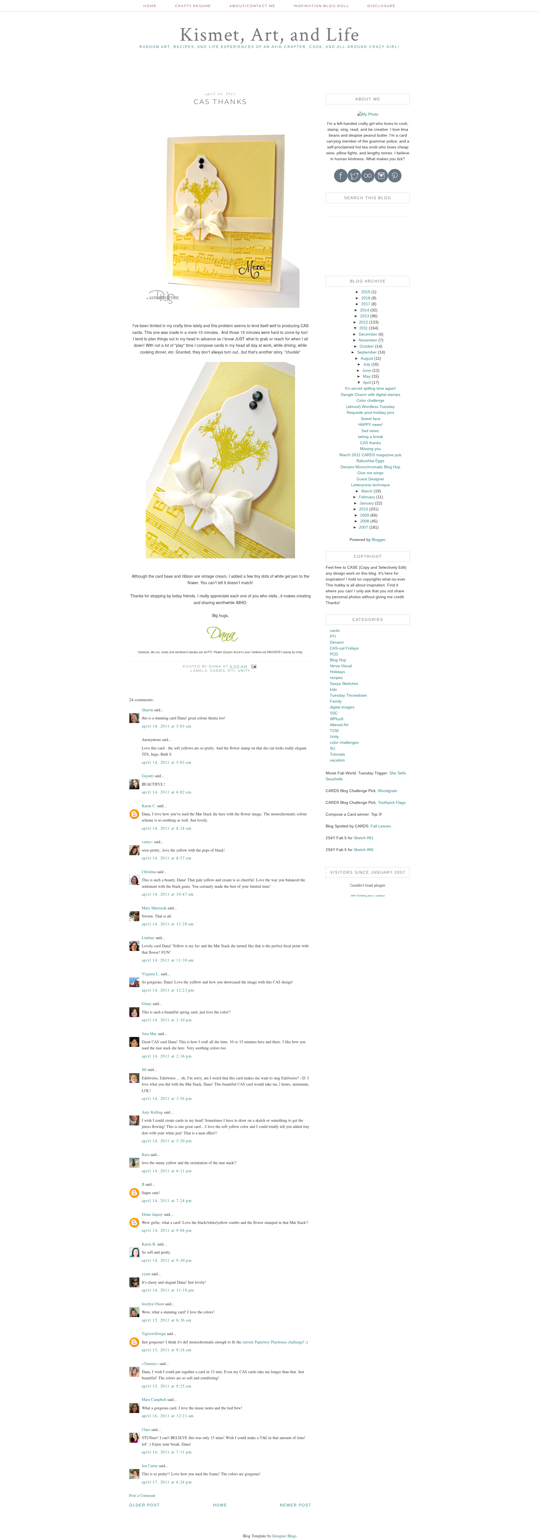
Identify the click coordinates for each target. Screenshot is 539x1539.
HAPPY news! (370, 424)
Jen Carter (150, 1465)
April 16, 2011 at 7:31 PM (167, 1452)
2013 (364, 316)
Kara (145, 1154)
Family (336, 701)
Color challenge (370, 400)
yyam (146, 1273)
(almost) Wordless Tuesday (370, 406)
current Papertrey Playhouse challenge (272, 1342)
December (368, 334)
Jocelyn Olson (153, 1303)
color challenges (344, 742)
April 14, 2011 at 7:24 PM (167, 1200)
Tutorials (337, 754)
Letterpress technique (370, 485)
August (367, 358)
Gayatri (148, 775)
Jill (144, 1069)
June (366, 370)
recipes (336, 677)
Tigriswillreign (154, 1333)
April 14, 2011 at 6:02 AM (166, 792)
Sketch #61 (364, 838)
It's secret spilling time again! (370, 388)
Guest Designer (370, 479)
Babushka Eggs (370, 460)
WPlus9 (336, 719)
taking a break (370, 436)
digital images (342, 707)
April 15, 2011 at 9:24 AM (166, 1349)
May (367, 376)
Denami (337, 642)
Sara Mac (149, 1033)
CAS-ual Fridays (344, 648)
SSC (334, 713)
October (367, 346)
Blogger (378, 539)
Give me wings (370, 473)
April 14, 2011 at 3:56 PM (167, 1098)
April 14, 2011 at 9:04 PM (167, 1230)
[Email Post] (253, 666)
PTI (231, 670)
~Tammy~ (150, 1363)
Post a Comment (142, 1495)
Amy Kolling (152, 1112)
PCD (334, 654)
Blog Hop (338, 660)
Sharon (147, 709)
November (368, 340)
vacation (337, 760)
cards (217, 670)
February (367, 497)
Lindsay (148, 937)
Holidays (337, 671)
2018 (365, 298)
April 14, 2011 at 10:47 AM (168, 894)
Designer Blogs (284, 1535)
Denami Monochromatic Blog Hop (370, 467)
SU (332, 748)
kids (333, 689)
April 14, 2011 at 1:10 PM (167, 1019)
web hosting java (362, 895)
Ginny (147, 1003)
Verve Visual (341, 666)
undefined (380, 895)
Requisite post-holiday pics (370, 412)
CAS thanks (370, 443)
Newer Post (296, 1505)
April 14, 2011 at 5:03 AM (166, 726)
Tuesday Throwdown (348, 695)
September (367, 352)
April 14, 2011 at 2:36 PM (167, 1056)
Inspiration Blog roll (321, 6)
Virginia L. (151, 973)
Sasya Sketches (344, 683)
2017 (365, 304)
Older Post (144, 1505)
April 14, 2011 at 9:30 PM (167, 1260)
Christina (149, 871)
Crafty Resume (193, 6)
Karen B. (149, 1244)
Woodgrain (387, 790)
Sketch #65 (363, 849)
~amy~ (147, 841)
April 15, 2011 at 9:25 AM (166, 1386)
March (367, 491)
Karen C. (149, 805)
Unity (244, 670)
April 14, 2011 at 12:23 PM (168, 990)
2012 (363, 322)
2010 (363, 509)
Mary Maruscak (154, 907)
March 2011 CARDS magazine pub (370, 455)
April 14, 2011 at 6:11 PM (167, 1170)
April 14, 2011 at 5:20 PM (167, 1140)
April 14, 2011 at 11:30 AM (168, 960)
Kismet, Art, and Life (270, 35)
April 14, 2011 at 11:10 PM (168, 1290)
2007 (363, 527)
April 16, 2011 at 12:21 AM (168, 1415)
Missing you (370, 448)
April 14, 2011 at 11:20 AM (168, 923)
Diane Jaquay (152, 1214)
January (367, 503)
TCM (334, 730)
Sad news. (370, 430)
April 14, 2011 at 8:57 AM (166, 858)
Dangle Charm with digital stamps (370, 394)
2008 (364, 521)
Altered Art (339, 725)
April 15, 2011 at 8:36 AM (166, 1320)
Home (150, 6)
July (366, 364)
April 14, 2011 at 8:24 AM (166, 828)
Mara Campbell (154, 1399)
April (367, 382)
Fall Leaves (381, 826)
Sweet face (370, 418)
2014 (364, 310)
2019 (365, 292)
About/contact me (252, 6)
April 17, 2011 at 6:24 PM (167, 1482)
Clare (146, 1429)
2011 (363, 328)
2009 (364, 515)
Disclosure (381, 6)
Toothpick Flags (392, 802)
